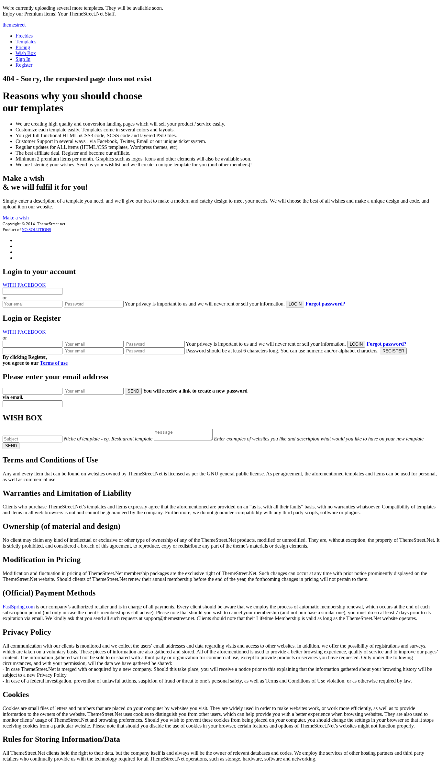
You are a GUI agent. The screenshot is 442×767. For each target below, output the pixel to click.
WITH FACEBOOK (24, 285)
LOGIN (295, 304)
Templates (26, 41)
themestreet (14, 25)
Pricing (23, 47)
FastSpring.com (19, 606)
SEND (133, 391)
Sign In (23, 59)
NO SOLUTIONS (36, 229)
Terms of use (54, 363)
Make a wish (16, 217)
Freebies (24, 36)
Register (24, 65)
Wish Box (26, 53)
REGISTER (393, 351)
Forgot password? (325, 303)
